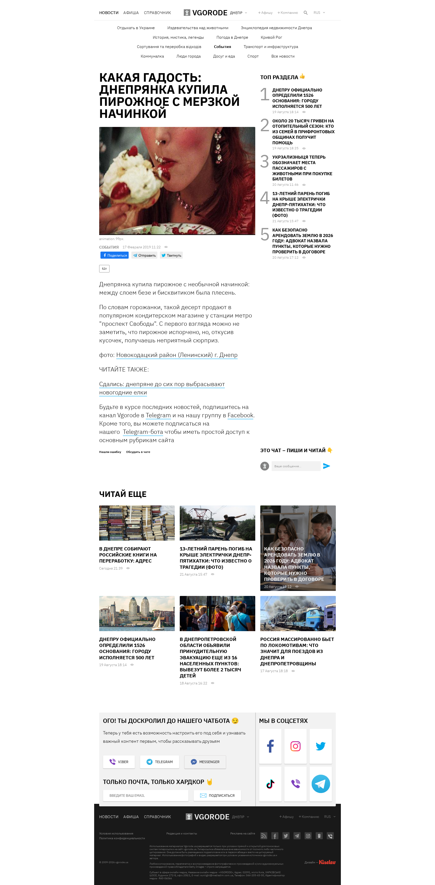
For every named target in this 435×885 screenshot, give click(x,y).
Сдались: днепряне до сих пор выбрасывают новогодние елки (162, 388)
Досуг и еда (224, 56)
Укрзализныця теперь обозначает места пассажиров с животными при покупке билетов (302, 168)
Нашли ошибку (110, 451)
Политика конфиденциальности (122, 838)
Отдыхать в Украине (136, 27)
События (222, 46)
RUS (317, 12)
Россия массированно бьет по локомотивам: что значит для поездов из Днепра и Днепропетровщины (297, 651)
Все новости (283, 56)
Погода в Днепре (232, 37)
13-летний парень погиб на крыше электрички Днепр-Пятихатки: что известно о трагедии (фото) (301, 204)
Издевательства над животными (197, 27)
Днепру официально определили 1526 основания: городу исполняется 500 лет (297, 98)
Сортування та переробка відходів (169, 46)
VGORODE (212, 816)
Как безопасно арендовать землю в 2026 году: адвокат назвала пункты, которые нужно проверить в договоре (302, 241)
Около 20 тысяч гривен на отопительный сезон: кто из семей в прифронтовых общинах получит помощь (303, 132)
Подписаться (222, 795)
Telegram (158, 415)
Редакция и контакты (181, 833)
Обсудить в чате (138, 451)
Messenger (209, 762)
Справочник (157, 13)
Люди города (188, 56)
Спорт (253, 56)
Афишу (267, 12)
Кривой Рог (271, 37)
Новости (108, 13)
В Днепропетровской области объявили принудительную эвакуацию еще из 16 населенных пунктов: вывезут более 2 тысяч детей (210, 657)
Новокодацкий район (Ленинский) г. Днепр (177, 355)
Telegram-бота (143, 432)
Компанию (289, 12)
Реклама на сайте (242, 833)
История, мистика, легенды (178, 37)
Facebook (240, 415)
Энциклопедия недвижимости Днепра (276, 27)
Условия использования (116, 833)
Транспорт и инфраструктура (271, 46)
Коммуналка (152, 56)
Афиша (131, 13)
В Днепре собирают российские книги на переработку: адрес (128, 555)
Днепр (238, 817)
